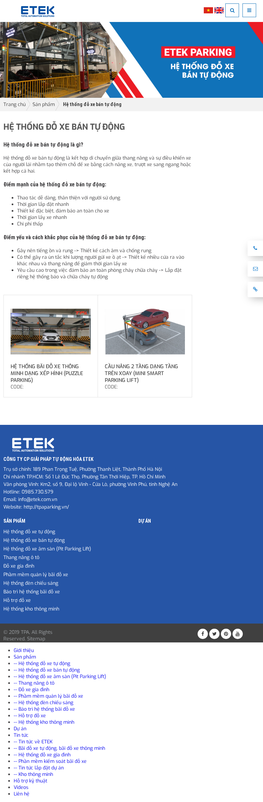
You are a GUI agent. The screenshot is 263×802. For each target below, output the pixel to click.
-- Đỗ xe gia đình (31, 689)
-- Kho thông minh (33, 774)
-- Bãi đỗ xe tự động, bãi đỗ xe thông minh (59, 748)
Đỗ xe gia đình (18, 566)
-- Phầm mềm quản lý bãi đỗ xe (48, 696)
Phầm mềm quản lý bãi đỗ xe (35, 574)
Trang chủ (14, 104)
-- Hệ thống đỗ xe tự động (42, 663)
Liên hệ (21, 794)
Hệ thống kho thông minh (31, 609)
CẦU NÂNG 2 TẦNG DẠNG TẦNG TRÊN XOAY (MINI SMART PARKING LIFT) (141, 373)
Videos (21, 787)
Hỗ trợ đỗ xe (17, 600)
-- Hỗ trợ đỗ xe (30, 715)
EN (219, 10)
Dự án (144, 521)
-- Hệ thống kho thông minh (44, 722)
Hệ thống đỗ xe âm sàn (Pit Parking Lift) (47, 549)
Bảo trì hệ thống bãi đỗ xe (31, 592)
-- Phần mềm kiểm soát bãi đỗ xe (50, 761)
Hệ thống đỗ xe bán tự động (92, 104)
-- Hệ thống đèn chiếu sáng (43, 702)
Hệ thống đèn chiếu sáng (30, 583)
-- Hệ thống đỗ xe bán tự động (47, 670)
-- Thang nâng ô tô (34, 683)
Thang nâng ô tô (21, 557)
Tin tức (21, 735)
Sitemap (36, 639)
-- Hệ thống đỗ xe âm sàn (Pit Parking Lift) (60, 676)
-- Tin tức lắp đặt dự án (39, 768)
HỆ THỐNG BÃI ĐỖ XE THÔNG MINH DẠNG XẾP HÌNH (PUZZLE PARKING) (47, 373)
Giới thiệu (24, 650)
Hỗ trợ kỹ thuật (30, 781)
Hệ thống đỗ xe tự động (29, 531)
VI (208, 10)
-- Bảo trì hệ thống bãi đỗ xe (44, 709)
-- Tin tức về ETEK (33, 742)
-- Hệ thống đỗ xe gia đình (42, 755)
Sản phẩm (44, 104)
